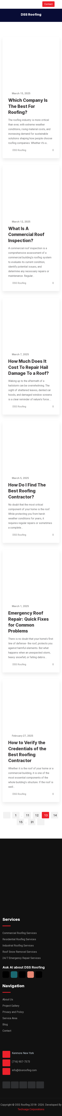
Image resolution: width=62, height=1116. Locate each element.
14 (55, 815)
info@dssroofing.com (24, 1070)
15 (20, 822)
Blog (5, 1024)
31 (32, 822)
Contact (48, 4)
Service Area (9, 1018)
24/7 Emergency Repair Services (21, 958)
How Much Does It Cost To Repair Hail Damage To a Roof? (28, 367)
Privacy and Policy (13, 1012)
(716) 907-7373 (21, 1061)
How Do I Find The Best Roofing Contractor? (27, 490)
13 (46, 815)
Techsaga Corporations (31, 1109)
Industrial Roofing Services (18, 945)
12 (37, 815)
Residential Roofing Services (19, 939)
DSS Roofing (19, 150)
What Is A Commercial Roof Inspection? (26, 234)
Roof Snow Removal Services (19, 951)
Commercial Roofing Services (19, 933)
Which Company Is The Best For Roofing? (28, 106)
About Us (7, 999)
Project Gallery (10, 1005)
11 (27, 815)
